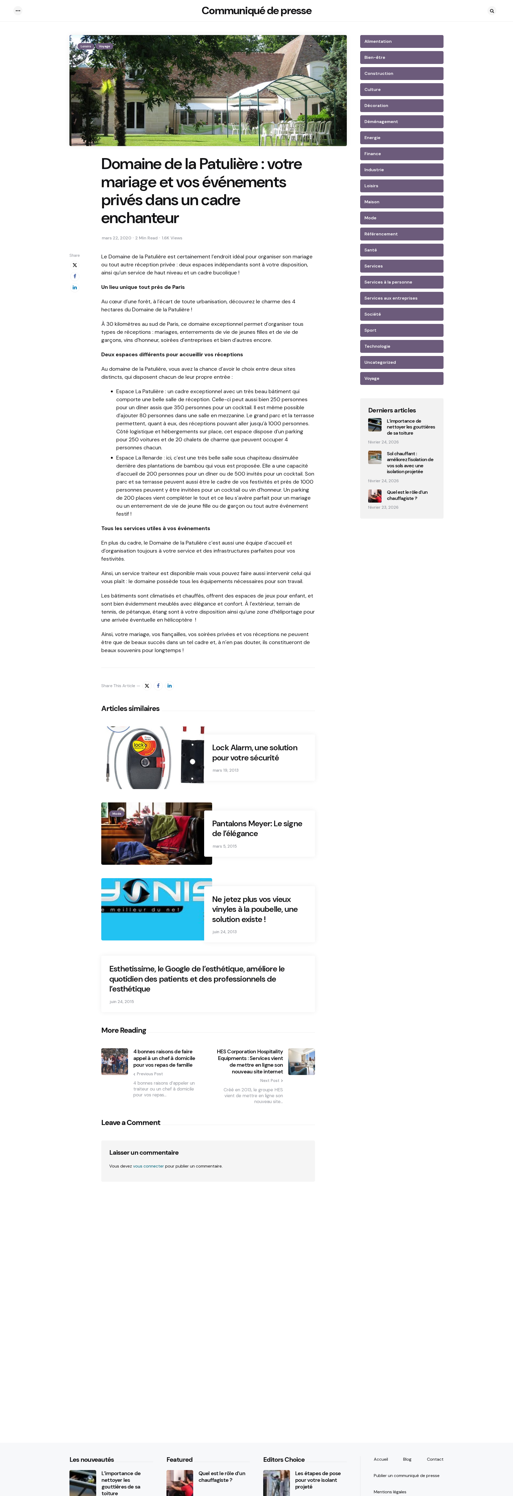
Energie (372, 137)
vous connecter (148, 1166)
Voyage (104, 46)
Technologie (377, 346)
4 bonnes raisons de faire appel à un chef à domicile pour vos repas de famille (164, 1058)
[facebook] (74, 276)
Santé (370, 250)
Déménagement (381, 121)
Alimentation (378, 41)
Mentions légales (390, 1492)
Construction (378, 73)
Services (373, 266)
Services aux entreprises (391, 298)
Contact (435, 1459)
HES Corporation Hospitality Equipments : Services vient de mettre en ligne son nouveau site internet (250, 1061)
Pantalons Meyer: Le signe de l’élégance (257, 828)
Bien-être (374, 57)
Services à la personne (388, 282)
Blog (407, 1459)
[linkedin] (74, 287)
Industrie (374, 170)
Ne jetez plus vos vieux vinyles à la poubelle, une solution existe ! (255, 909)
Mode (116, 814)
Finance (372, 153)
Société (372, 314)
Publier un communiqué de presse (407, 1475)
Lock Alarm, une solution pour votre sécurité (254, 753)
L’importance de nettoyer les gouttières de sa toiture (411, 427)
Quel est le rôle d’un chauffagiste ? (407, 495)
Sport (370, 330)
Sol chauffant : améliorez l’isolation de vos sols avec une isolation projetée (410, 463)
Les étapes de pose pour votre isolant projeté (318, 1480)
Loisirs (86, 46)
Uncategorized (380, 362)
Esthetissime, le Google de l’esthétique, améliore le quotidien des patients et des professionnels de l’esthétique (197, 979)
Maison (371, 202)
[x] (74, 265)
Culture (372, 89)
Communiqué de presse (257, 10)
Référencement (381, 234)
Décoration (376, 105)
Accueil (381, 1459)
